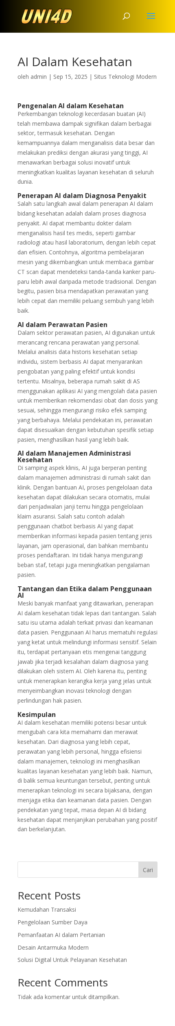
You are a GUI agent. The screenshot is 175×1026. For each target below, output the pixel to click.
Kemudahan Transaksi (47, 909)
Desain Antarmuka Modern (53, 947)
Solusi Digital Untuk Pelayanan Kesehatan (72, 960)
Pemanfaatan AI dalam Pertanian (61, 935)
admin (39, 76)
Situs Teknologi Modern (125, 76)
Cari (148, 870)
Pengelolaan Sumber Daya (53, 922)
